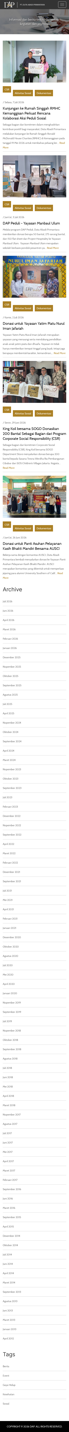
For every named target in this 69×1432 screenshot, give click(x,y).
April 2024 (8, 750)
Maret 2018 (9, 1105)
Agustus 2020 (10, 955)
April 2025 (8, 713)
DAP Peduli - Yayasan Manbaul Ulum (31, 223)
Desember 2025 (12, 657)
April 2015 (8, 1226)
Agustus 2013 (10, 1301)
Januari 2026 (10, 647)
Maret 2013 (9, 1319)
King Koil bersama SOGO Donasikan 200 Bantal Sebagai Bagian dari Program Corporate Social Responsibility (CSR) (34, 433)
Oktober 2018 (10, 1039)
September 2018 (12, 1049)
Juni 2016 (8, 1198)
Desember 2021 (11, 871)
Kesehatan (8, 1394)
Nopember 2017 (12, 1114)
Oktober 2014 (10, 1245)
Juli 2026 (7, 601)
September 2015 (12, 1217)
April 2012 (8, 1338)
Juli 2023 (7, 797)
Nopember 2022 (12, 825)
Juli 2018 (7, 1067)
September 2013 (12, 1291)
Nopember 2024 (12, 722)
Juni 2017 (8, 1142)
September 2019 (12, 1011)
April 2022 (8, 843)
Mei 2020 (8, 974)
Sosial (6, 1403)
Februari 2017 (10, 1179)
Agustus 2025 (10, 694)
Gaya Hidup (9, 1384)
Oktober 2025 (10, 675)
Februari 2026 (10, 638)
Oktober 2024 (10, 731)
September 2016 (12, 1189)
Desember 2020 (12, 937)
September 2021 (12, 881)
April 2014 (8, 1273)
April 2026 (8, 620)
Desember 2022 (11, 815)
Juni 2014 (8, 1263)
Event (6, 1375)
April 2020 (9, 983)
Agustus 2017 (10, 1123)
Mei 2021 (8, 899)
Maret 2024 (9, 759)
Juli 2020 (8, 965)
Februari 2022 (10, 862)
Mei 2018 (8, 1086)
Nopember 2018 (12, 1030)
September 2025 (12, 685)
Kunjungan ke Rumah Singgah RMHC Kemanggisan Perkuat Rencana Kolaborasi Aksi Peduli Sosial (31, 113)
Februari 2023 (10, 806)
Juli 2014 (7, 1254)
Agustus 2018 (10, 1058)
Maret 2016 (9, 1207)
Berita (6, 1366)
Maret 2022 (9, 853)
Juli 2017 (7, 1133)
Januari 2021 (9, 927)
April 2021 (8, 909)
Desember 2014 (11, 1235)
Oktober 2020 (11, 946)
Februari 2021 (10, 918)
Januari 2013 (9, 1329)
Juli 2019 (7, 1021)
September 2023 (12, 787)
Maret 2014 (9, 1282)
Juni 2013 (8, 1310)
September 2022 (12, 834)
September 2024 (12, 741)
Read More (53, 247)
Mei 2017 (8, 1151)
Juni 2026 (8, 610)
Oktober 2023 (10, 778)
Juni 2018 (8, 1077)
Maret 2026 (9, 629)
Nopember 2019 (12, 1002)
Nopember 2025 (12, 666)
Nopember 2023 (12, 769)
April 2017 (8, 1161)
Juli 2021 (7, 890)
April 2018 (8, 1095)
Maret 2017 (9, 1170)
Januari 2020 (10, 993)
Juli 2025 (7, 703)
